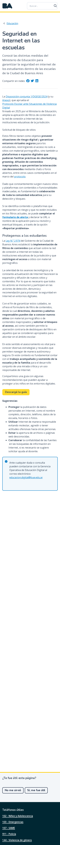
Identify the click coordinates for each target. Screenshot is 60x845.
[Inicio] (7, 5)
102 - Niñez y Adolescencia (17, 816)
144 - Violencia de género (17, 840)
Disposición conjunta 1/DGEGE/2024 (26, 96)
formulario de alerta (15, 217)
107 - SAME (8, 828)
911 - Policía (9, 834)
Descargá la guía (16, 392)
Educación (12, 23)
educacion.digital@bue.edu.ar (26, 477)
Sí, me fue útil (36, 790)
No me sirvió (13, 790)
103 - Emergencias (12, 822)
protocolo (20, 176)
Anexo (6, 100)
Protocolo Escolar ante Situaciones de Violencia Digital (29, 105)
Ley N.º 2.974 (13, 240)
